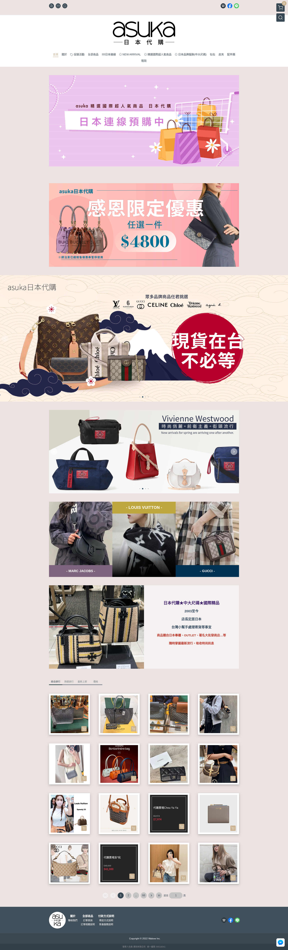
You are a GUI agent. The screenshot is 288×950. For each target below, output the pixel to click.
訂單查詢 (87, 920)
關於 (73, 916)
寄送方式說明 (106, 920)
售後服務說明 (106, 924)
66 (143, 895)
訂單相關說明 (88, 924)
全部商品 (87, 916)
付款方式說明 (106, 916)
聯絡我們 (73, 920)
